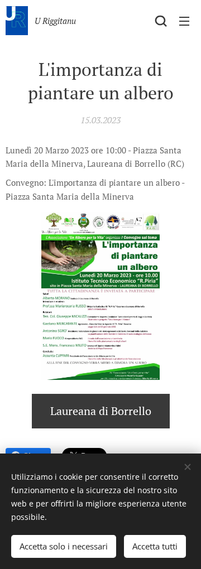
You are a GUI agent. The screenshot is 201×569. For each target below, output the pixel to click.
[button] (161, 21)
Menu (184, 20)
